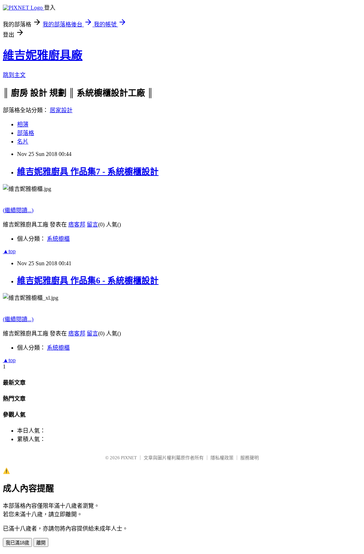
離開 (41, 542)
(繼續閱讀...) (18, 210)
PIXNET (129, 457)
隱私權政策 (222, 457)
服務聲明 (249, 457)
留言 (92, 224)
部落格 (25, 133)
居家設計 (61, 110)
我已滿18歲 (17, 542)
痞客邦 (76, 224)
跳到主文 (14, 75)
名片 (22, 141)
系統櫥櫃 (58, 239)
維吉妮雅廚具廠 (42, 55)
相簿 (22, 124)
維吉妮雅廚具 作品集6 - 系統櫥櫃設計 (88, 280)
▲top (9, 251)
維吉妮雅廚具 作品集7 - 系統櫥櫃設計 (88, 171)
